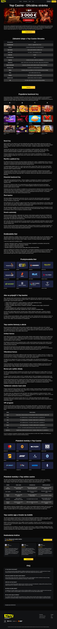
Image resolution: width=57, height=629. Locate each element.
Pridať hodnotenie (48, 539)
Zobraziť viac (28, 559)
